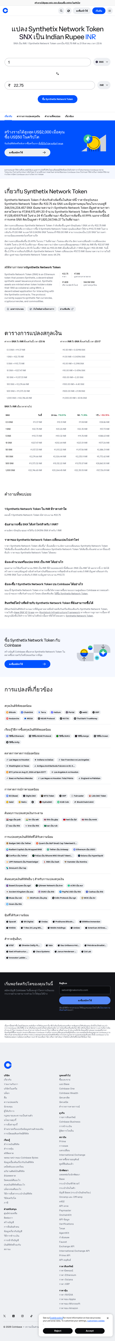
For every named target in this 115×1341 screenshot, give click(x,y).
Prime (62, 1141)
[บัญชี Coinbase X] (4, 1316)
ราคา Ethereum (67, 1275)
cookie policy (56, 1318)
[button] (110, 10)
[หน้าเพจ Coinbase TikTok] (31, 1316)
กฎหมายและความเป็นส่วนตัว (18, 1115)
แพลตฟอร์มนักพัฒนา (69, 1174)
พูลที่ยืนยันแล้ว (66, 1163)
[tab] (8, 116)
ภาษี (6, 1202)
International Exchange (72, 1154)
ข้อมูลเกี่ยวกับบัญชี (13, 1231)
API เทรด (63, 1206)
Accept (90, 1330)
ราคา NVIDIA (66, 1294)
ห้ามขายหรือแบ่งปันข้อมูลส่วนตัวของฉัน (23, 1129)
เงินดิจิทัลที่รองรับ (12, 1244)
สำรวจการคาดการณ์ (69, 1106)
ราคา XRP (64, 1284)
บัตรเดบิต (63, 1102)
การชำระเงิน (65, 1126)
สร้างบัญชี (9, 1222)
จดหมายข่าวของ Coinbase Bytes (21, 1157)
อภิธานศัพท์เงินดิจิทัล (14, 1171)
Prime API (64, 1255)
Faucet (63, 1241)
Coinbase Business (69, 1121)
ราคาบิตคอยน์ (66, 1270)
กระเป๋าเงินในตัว (67, 1188)
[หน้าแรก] (5, 10)
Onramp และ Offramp (70, 1197)
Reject (57, 1330)
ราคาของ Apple (67, 1299)
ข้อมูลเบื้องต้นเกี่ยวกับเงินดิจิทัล (19, 1162)
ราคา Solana (66, 1279)
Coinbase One (67, 1088)
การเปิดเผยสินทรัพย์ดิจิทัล (16, 1133)
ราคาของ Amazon (68, 1308)
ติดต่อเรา (8, 1217)
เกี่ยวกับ (7, 1079)
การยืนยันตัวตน (11, 1226)
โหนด (62, 1228)
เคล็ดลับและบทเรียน (14, 1166)
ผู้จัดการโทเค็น (66, 1130)
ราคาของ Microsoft (69, 1303)
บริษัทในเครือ (10, 1088)
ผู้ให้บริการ (9, 1111)
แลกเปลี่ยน (64, 1150)
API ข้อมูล (64, 1219)
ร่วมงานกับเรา (11, 1084)
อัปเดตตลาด (10, 1175)
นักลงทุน (8, 1106)
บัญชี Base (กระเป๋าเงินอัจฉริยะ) (75, 1192)
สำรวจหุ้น (8, 1148)
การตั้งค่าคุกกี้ (11, 1124)
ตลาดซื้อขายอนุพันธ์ (69, 1159)
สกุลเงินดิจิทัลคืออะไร (14, 1184)
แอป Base (64, 1084)
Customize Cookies (95, 1321)
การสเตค (63, 1145)
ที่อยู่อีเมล (63, 983)
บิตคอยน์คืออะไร (12, 1180)
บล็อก (7, 1093)
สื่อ (5, 1097)
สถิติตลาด (9, 1153)
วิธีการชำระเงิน (11, 1235)
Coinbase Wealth (68, 1093)
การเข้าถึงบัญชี (11, 1240)
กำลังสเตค (64, 1237)
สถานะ (7, 1249)
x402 (62, 1201)
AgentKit (64, 1232)
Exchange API (66, 1246)
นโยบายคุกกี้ (10, 1120)
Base (62, 1179)
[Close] (107, 1318)
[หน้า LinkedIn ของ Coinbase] (13, 1316)
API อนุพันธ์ (65, 1259)
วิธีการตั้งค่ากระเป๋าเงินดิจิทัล (18, 1193)
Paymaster (65, 1210)
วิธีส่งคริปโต (10, 1198)
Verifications (66, 1224)
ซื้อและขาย (64, 1079)
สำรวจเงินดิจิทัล (11, 1144)
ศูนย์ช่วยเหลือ (10, 1213)
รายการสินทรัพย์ (67, 1117)
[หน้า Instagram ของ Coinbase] (22, 1316)
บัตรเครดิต (64, 1097)
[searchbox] (104, 85)
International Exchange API (74, 1250)
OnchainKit (65, 1215)
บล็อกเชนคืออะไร (12, 1189)
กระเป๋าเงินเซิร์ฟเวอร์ (69, 1183)
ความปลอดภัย (11, 1102)
